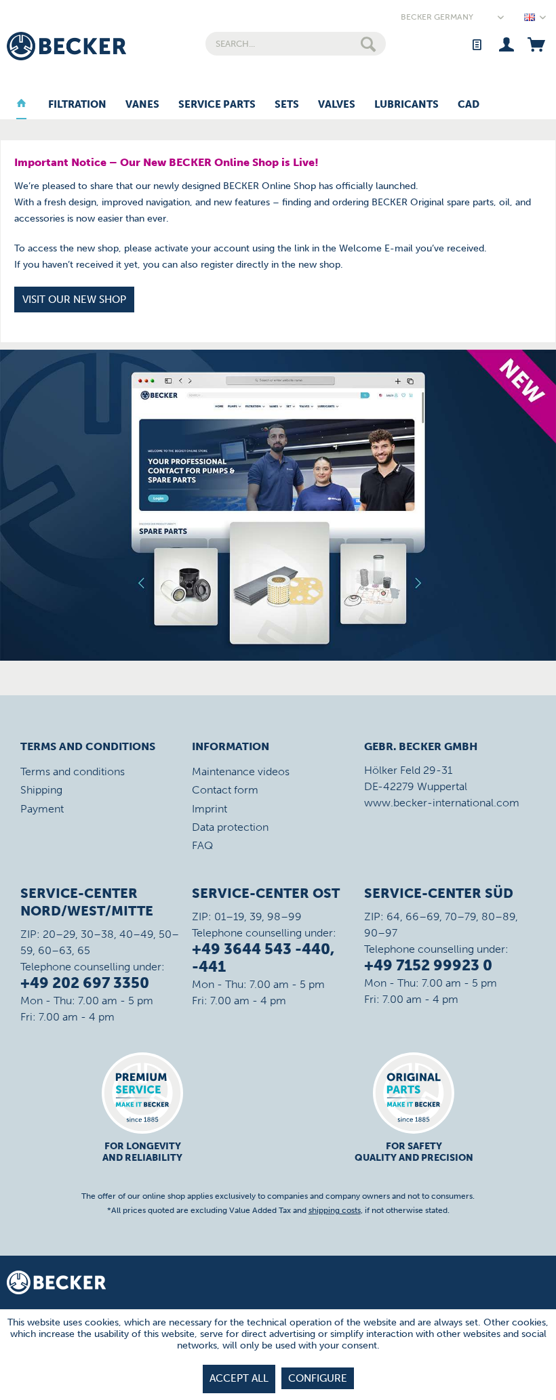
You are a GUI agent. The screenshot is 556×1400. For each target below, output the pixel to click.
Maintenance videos (241, 771)
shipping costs (335, 1210)
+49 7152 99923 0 (428, 965)
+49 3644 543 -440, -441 (263, 958)
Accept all (239, 1378)
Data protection (230, 827)
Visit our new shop (74, 299)
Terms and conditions (72, 771)
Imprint (209, 808)
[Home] (21, 105)
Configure (317, 1378)
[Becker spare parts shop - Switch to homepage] (66, 46)
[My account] (506, 44)
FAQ (202, 845)
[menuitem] (295, 44)
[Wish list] (476, 44)
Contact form (225, 789)
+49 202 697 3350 (84, 983)
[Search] (368, 44)
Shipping (41, 789)
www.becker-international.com (441, 802)
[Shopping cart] (536, 44)
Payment (42, 808)
